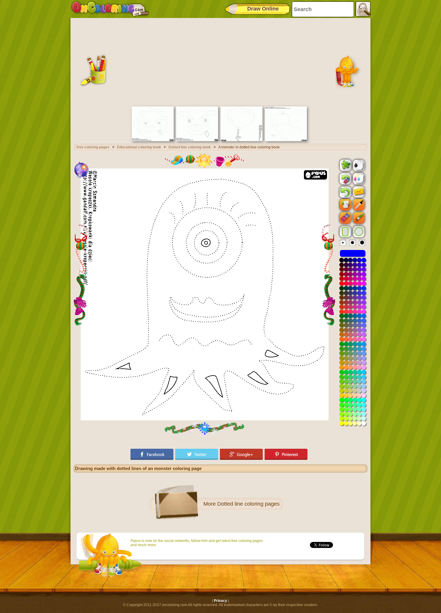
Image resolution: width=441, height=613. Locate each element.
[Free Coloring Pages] (110, 9)
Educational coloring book (139, 147)
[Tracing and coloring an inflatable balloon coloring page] (241, 140)
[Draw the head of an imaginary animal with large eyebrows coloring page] (153, 140)
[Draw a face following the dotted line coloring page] (197, 140)
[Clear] (345, 179)
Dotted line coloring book (190, 147)
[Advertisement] (220, 61)
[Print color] (358, 178)
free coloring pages (93, 147)
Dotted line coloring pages (248, 504)
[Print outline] (358, 165)
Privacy (220, 601)
